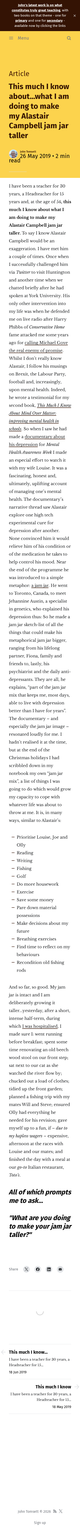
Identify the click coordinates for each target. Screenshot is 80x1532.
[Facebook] (37, 1269)
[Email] (60, 1269)
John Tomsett (28, 151)
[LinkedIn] (49, 1269)
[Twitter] (26, 1269)
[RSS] (55, 1511)
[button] (69, 38)
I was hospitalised (40, 1026)
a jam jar (39, 585)
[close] (74, 15)
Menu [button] (23, 38)
